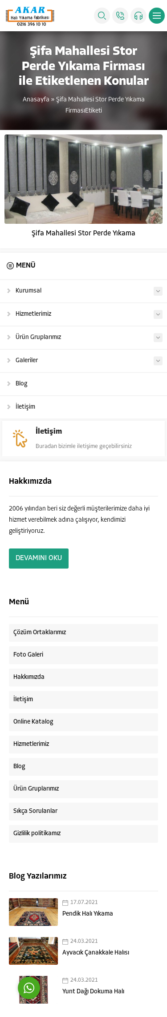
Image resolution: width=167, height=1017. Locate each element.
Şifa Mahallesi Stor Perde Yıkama (83, 233)
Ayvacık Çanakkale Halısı (95, 953)
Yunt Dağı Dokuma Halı (93, 991)
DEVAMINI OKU (39, 558)
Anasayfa (36, 99)
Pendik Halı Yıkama (87, 914)
